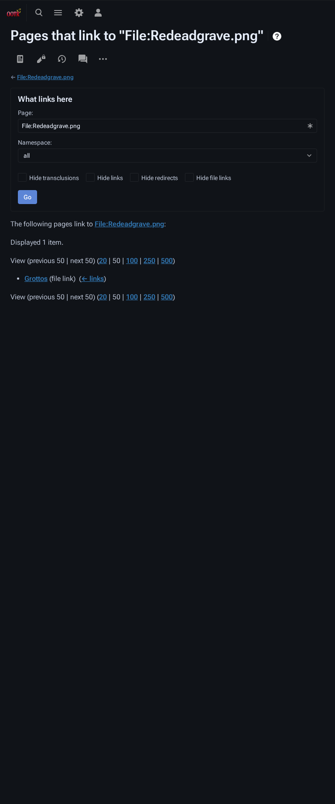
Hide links (110, 177)
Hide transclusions (54, 177)
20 (103, 260)
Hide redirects (159, 177)
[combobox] (167, 126)
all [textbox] (27, 155)
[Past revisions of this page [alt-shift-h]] (62, 59)
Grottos (36, 278)
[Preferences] (79, 12)
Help (278, 36)
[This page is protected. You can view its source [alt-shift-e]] (41, 59)
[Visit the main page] (14, 12)
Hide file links (213, 177)
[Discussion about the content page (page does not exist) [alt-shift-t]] (82, 59)
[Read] (20, 59)
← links (92, 278)
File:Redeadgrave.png (45, 77)
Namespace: (35, 142)
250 (149, 260)
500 (167, 260)
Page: (25, 112)
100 (132, 260)
